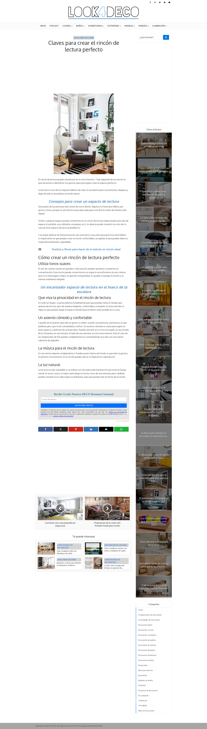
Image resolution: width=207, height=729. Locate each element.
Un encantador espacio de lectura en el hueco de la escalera (83, 289)
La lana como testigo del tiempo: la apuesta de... (114, 566)
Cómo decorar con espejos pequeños (153, 543)
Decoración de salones (116, 545)
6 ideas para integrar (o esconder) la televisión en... (154, 434)
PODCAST (54, 26)
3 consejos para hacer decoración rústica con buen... (153, 293)
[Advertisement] (83, 73)
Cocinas (66, 26)
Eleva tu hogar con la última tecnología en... (154, 346)
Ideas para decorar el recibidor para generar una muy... (153, 390)
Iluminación (158, 26)
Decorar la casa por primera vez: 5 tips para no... (154, 321)
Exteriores (113, 26)
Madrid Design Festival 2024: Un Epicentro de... (154, 368)
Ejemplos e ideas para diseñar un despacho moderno (69, 564)
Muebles (129, 26)
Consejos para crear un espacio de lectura (84, 201)
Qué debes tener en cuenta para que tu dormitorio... (154, 565)
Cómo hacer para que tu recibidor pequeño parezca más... (153, 478)
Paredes (143, 26)
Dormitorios (95, 26)
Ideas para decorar (84, 38)
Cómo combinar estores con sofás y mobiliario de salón (115, 549)
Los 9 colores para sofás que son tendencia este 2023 (154, 521)
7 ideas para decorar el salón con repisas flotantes (154, 587)
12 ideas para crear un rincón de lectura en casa (153, 456)
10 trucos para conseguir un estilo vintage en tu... (154, 500)
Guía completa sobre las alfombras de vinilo (67, 552)
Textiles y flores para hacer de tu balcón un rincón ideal (86, 249)
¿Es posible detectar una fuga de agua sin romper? (154, 244)
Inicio (43, 26)
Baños (79, 26)
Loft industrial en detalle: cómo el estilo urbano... (153, 269)
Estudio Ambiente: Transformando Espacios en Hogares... (154, 412)
